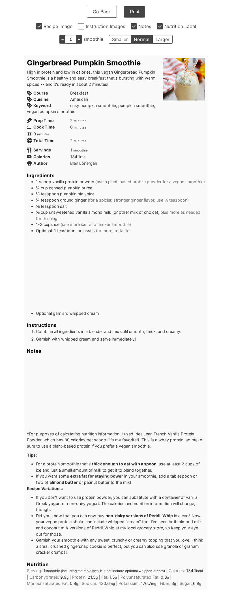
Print (134, 11)
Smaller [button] (120, 39)
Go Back (102, 11)
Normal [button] (141, 39)
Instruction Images (105, 26)
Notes (144, 26)
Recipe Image (58, 26)
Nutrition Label (180, 26)
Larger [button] (162, 39)
